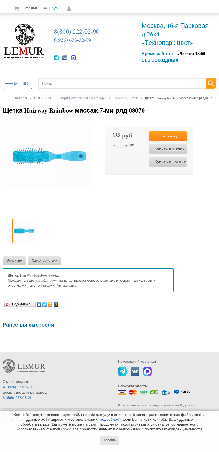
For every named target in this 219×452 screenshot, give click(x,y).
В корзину (168, 136)
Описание (14, 260)
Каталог (21, 98)
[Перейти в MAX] (73, 57)
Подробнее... (188, 405)
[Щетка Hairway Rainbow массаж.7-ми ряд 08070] (49, 156)
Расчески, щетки (125, 98)
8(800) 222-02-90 (76, 31)
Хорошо (109, 440)
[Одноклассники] (50, 303)
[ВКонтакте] (39, 303)
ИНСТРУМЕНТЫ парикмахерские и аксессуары (70, 98)
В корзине (30, 8)
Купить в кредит (170, 162)
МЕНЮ (21, 83)
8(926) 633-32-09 (72, 39)
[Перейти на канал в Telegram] (56, 57)
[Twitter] (45, 303)
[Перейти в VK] (64, 57)
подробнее (109, 419)
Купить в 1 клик (169, 149)
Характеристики (44, 260)
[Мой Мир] (56, 303)
